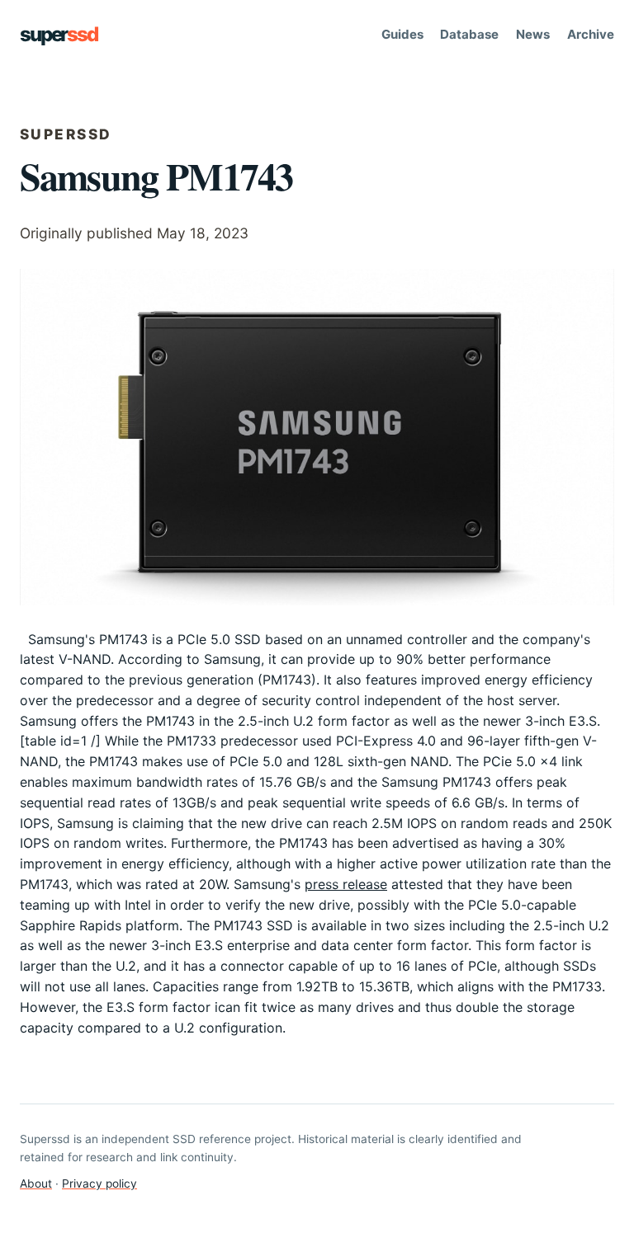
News (533, 34)
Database (469, 34)
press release (346, 884)
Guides (402, 34)
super (58, 34)
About (36, 1183)
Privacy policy (99, 1183)
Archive (590, 34)
